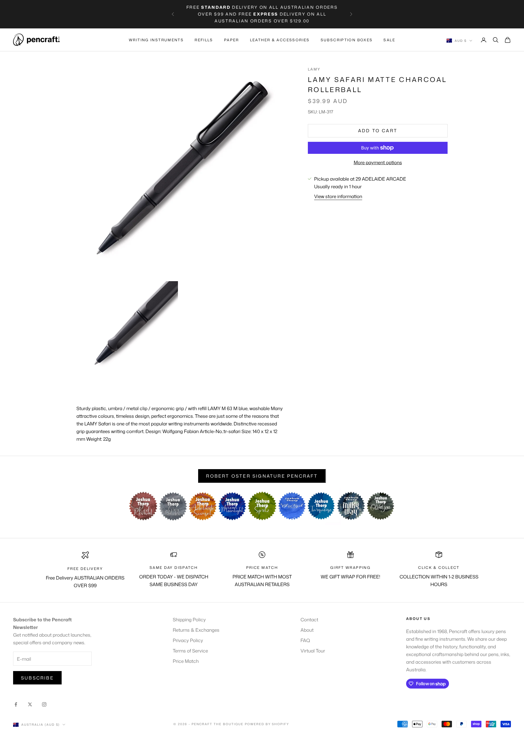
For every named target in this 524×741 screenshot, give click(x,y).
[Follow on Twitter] (30, 704)
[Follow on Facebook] (16, 704)
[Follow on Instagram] (44, 704)
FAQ (305, 640)
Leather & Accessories (280, 39)
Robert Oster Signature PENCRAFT (262, 476)
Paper (231, 39)
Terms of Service (190, 650)
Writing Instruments (156, 39)
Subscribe (37, 678)
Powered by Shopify (267, 724)
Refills (204, 39)
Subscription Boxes (347, 39)
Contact (309, 619)
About (307, 630)
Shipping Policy (189, 619)
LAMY (314, 69)
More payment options (378, 162)
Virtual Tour (312, 650)
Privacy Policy (188, 640)
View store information (338, 196)
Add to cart (377, 131)
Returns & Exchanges (196, 630)
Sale (389, 39)
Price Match (186, 661)
